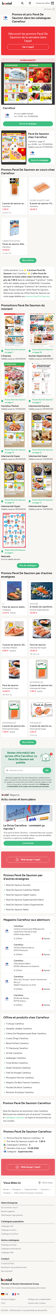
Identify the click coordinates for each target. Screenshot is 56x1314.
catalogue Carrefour (15, 1117)
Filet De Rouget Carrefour (18, 1072)
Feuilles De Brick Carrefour (19, 1087)
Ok (47, 770)
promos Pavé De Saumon (38, 296)
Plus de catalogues (28, 565)
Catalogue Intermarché (11, 1249)
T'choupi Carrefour (15, 1023)
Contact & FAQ (7, 1263)
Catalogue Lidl (7, 1226)
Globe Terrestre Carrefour (18, 1068)
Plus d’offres (28, 260)
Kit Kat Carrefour (14, 1053)
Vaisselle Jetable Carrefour (19, 1028)
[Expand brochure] (28, 83)
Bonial (6, 1189)
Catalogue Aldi (7, 1252)
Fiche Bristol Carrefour (17, 1063)
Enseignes (16, 1189)
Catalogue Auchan (9, 1245)
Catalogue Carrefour (9, 1234)
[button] (28, 93)
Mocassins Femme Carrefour (20, 1077)
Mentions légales (8, 1299)
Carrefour (45, 1189)
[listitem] (14, 196)
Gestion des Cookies (37, 1303)
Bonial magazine (8, 1211)
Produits (6, 1193)
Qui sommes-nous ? (9, 1207)
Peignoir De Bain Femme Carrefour (23, 1082)
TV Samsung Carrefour (17, 1048)
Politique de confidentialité (39, 1299)
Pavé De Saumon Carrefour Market (23, 890)
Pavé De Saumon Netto (17, 909)
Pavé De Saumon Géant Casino (21, 895)
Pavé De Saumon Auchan (18, 885)
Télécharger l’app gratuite (12, 1215)
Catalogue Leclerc (9, 1230)
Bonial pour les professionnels (14, 1267)
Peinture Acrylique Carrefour (20, 1092)
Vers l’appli (28, 47)
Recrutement (7, 1271)
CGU (3, 1303)
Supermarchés (30, 1189)
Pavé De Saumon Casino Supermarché (24, 904)
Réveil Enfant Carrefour (17, 1043)
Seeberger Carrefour (16, 1058)
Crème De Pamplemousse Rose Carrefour (26, 1033)
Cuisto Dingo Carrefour (17, 1038)
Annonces (48, 9)
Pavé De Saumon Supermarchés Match (25, 899)
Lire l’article (28, 843)
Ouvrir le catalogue (28, 124)
